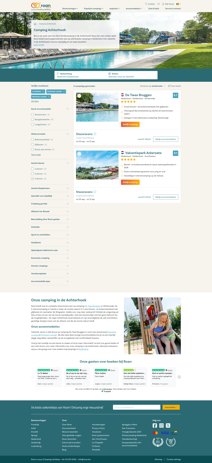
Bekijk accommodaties (165, 139)
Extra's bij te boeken (71, 442)
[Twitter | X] (168, 425)
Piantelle (96, 449)
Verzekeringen (98, 424)
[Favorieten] (158, 4)
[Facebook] (154, 425)
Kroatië (34, 432)
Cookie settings (174, 459)
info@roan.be (84, 459)
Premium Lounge (49, 335)
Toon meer (36, 154)
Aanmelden (170, 407)
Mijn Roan (169, 4)
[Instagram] (161, 425)
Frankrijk (35, 424)
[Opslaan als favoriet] (79, 96)
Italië (33, 428)
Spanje (34, 435)
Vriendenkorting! (129, 439)
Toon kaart (176, 86)
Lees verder (39, 45)
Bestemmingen (69, 8)
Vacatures (96, 432)
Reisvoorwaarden (70, 432)
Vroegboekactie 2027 (131, 432)
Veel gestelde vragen (71, 435)
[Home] (35, 24)
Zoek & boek (153, 8)
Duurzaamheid (69, 428)
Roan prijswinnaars (100, 435)
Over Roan (67, 424)
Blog (64, 449)
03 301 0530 (70, 459)
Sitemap (158, 459)
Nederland (83, 349)
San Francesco (128, 428)
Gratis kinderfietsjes (71, 446)
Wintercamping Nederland (134, 435)
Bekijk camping (130, 124)
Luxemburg (36, 446)
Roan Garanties (69, 439)
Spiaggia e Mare (129, 424)
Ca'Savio (96, 446)
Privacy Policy (98, 428)
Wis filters (35, 101)
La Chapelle (97, 442)
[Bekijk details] (95, 134)
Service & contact (173, 8)
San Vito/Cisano (99, 439)
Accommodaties (133, 8)
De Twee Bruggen (93, 306)
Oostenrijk (35, 442)
